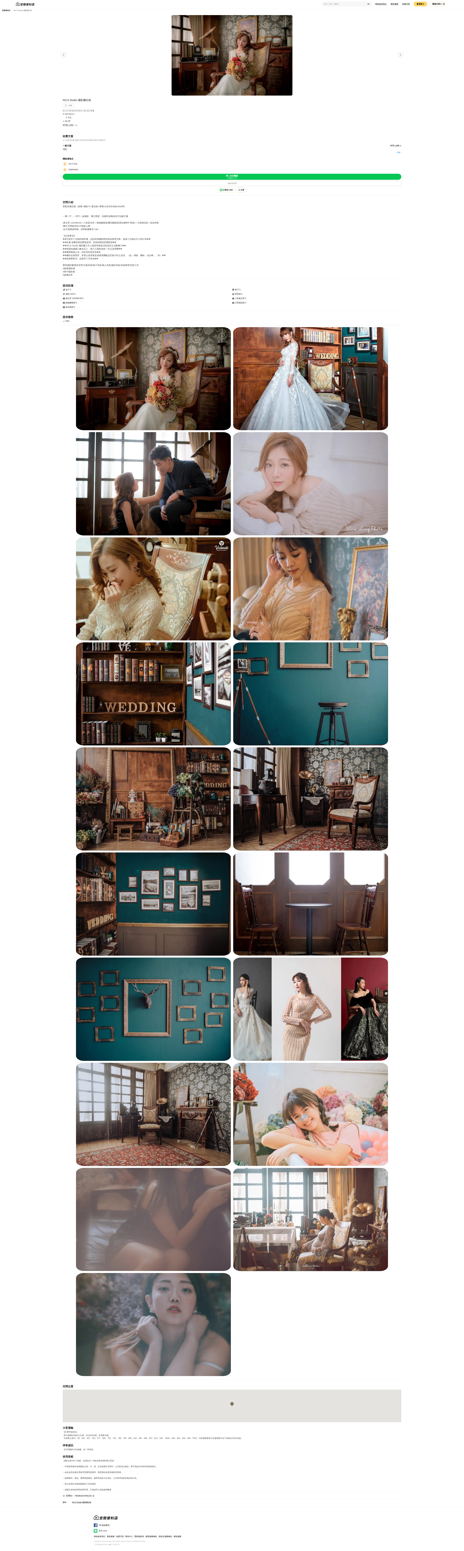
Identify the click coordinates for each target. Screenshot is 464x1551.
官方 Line (103, 1531)
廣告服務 (394, 4)
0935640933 (73, 170)
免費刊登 (406, 4)
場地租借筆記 (381, 4)
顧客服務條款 (151, 1536)
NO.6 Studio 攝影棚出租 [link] (23, 10)
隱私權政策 (139, 1536)
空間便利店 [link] (6, 10)
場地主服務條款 (165, 1536)
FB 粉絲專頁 (104, 1525)
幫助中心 (129, 1536)
